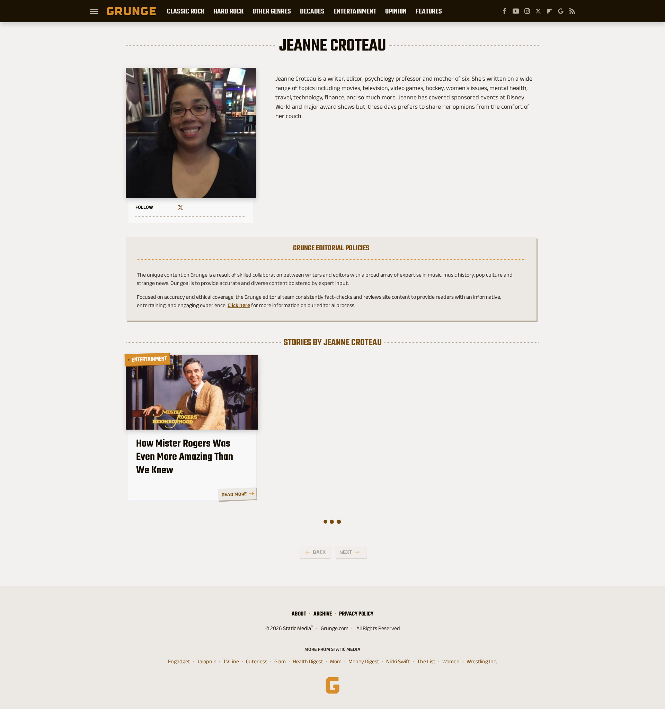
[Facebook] (504, 11)
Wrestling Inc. (482, 661)
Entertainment (355, 11)
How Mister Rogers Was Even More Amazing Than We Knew (184, 456)
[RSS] (572, 11)
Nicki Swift (398, 661)
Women (451, 661)
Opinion (396, 11)
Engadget (179, 661)
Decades (312, 11)
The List (426, 661)
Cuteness (256, 661)
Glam (280, 661)
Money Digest (363, 661)
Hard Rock (228, 11)
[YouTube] (516, 11)
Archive (322, 614)
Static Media (297, 628)
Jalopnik (206, 661)
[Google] (561, 11)
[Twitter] (538, 11)
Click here (239, 305)
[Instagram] (527, 11)
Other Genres (271, 11)
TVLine (231, 661)
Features (429, 11)
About (299, 614)
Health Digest (308, 661)
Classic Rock (185, 11)
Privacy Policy (356, 614)
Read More (234, 494)
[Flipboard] (549, 11)
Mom (336, 661)
